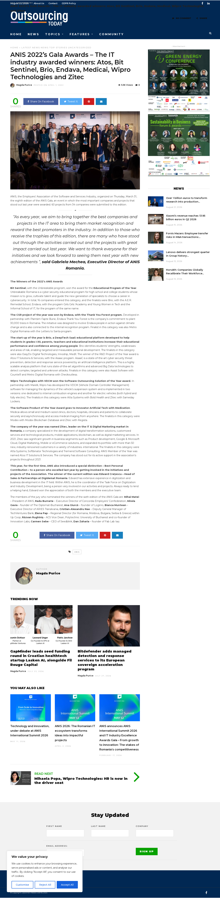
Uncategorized (79, 47)
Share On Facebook (42, 101)
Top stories (58, 47)
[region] (44, 871)
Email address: (57, 846)
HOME (16, 34)
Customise (22, 884)
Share (203, 18)
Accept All (67, 884)
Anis (77, 552)
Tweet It (73, 101)
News (44, 47)
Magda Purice (24, 85)
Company (142, 826)
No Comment (183, 18)
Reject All (45, 884)
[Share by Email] (101, 101)
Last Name (98, 826)
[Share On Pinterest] (89, 101)
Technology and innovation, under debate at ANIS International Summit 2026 (29, 730)
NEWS (33, 34)
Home (14, 47)
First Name (54, 826)
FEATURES (80, 34)
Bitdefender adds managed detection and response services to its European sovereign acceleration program (104, 660)
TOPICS (52, 34)
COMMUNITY (111, 34)
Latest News (30, 47)
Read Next (43, 774)
